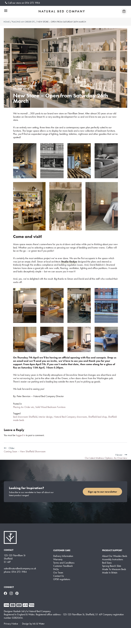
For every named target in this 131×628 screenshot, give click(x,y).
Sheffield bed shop (97, 416)
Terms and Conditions (63, 562)
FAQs (56, 569)
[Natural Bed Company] (62, 11)
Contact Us (58, 576)
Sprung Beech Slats (111, 566)
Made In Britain (109, 572)
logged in (20, 435)
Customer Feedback (63, 566)
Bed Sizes (107, 562)
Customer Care (61, 550)
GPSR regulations (61, 579)
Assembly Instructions (112, 559)
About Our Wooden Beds (114, 556)
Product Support (112, 550)
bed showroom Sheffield (25, 416)
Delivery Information (63, 556)
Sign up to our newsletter (102, 491)
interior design (46, 416)
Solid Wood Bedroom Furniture (50, 407)
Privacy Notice (11, 623)
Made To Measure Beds (114, 569)
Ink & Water (39, 623)
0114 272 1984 (32, 2)
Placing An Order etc (23, 21)
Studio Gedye (69, 261)
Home (7, 21)
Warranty (57, 559)
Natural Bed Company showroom (70, 416)
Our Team (58, 572)
